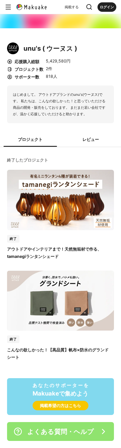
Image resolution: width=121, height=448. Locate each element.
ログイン (107, 7)
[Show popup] (89, 7)
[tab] (30, 140)
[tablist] (60, 140)
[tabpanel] (60, 258)
